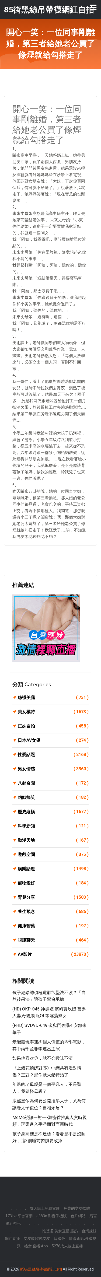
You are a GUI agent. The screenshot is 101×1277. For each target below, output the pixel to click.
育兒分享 (53, 897)
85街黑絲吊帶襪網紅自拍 (41, 1269)
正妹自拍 (53, 726)
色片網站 (78, 1216)
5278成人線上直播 (67, 1246)
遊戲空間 (53, 854)
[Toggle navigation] (93, 7)
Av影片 (53, 954)
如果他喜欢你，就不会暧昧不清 (42, 1058)
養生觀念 (53, 911)
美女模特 (53, 711)
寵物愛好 (53, 883)
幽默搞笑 (53, 797)
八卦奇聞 (53, 783)
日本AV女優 (53, 740)
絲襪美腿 (53, 697)
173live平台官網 (19, 1216)
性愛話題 (53, 754)
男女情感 (53, 768)
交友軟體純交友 (37, 1238)
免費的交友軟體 (77, 1208)
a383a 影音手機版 (51, 1216)
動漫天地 (53, 840)
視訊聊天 (53, 940)
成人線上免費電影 (45, 1208)
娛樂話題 (53, 868)
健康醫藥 (53, 925)
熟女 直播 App (36, 1246)
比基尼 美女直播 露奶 (60, 1231)
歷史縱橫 (53, 811)
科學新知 (53, 825)
